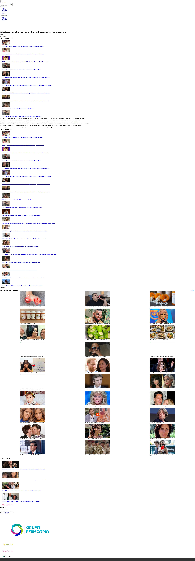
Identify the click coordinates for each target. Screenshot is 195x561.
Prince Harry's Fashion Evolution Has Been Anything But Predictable (97, 454)
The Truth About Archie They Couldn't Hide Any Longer (95, 422)
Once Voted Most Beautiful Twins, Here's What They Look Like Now (32, 422)
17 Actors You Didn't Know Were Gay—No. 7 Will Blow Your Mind (31, 438)
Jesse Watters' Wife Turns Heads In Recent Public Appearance (31, 454)
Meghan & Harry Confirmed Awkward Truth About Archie (95, 372)
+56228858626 (6, 512)
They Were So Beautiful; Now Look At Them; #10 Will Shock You (161, 323)
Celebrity (3, 8)
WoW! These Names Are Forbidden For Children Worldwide (30, 406)
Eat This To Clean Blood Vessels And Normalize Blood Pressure (96, 339)
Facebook (4, 12)
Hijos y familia (4, 10)
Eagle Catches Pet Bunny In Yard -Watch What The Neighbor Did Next (32, 389)
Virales (3, 11)
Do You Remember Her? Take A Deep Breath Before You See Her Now (32, 340)
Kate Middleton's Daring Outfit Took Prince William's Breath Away (161, 372)
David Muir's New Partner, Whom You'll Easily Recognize (160, 406)
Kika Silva (76, 121)
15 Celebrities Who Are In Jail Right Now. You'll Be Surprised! (95, 356)
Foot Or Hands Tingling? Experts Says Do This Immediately (30, 306)
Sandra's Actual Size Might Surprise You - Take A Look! (94, 438)
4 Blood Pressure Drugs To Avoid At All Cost (28, 323)
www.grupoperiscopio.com (4, 513)
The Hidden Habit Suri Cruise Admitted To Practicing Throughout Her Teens (162, 455)
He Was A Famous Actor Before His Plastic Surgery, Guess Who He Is (97, 323)
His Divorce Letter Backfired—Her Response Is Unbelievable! (31, 372)
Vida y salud (4, 9)
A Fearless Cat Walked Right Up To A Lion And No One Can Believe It (162, 356)
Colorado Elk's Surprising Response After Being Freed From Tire (31, 356)
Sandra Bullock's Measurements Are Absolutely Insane (159, 438)
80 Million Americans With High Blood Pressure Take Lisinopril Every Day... (97, 307)
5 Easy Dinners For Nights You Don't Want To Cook (159, 339)
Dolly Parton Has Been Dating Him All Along (93, 406)
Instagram (4, 13)
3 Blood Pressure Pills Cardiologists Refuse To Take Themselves (161, 306)
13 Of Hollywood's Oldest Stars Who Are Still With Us (159, 422)
